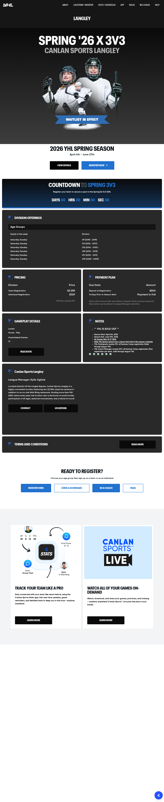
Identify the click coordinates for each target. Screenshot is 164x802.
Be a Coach (106, 488)
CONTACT (25, 408)
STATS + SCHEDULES (106, 5)
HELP (157, 5)
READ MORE (137, 444)
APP (122, 5)
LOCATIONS (61, 408)
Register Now (96, 165)
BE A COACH (145, 5)
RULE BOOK (26, 351)
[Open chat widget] (159, 795)
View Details (64, 165)
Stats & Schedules (71, 488)
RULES (132, 5)
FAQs (133, 488)
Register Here (36, 488)
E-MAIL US (82, 685)
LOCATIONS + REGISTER (83, 5)
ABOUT (65, 5)
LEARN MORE (33, 620)
